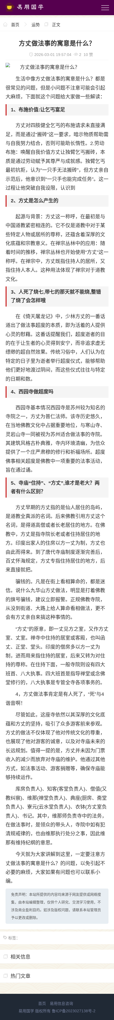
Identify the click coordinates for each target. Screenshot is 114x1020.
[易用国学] (27, 12)
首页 (15, 24)
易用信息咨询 (61, 1003)
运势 (36, 24)
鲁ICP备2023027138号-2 (73, 1011)
